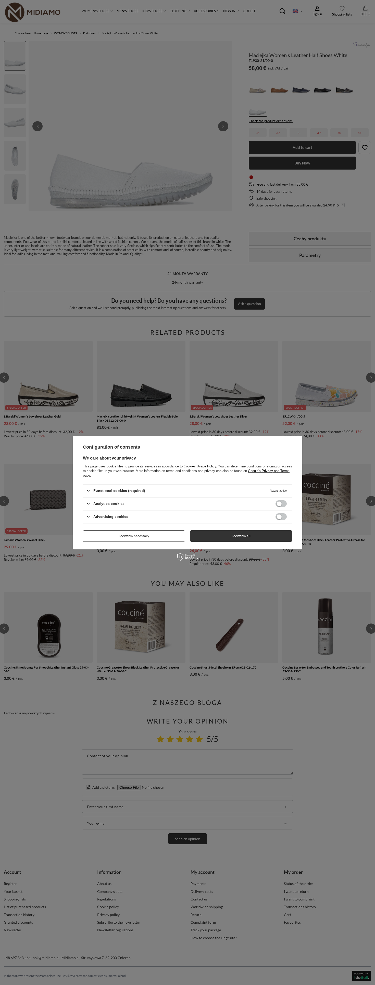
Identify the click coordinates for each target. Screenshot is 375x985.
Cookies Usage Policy (200, 466)
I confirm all (241, 536)
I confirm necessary (134, 536)
